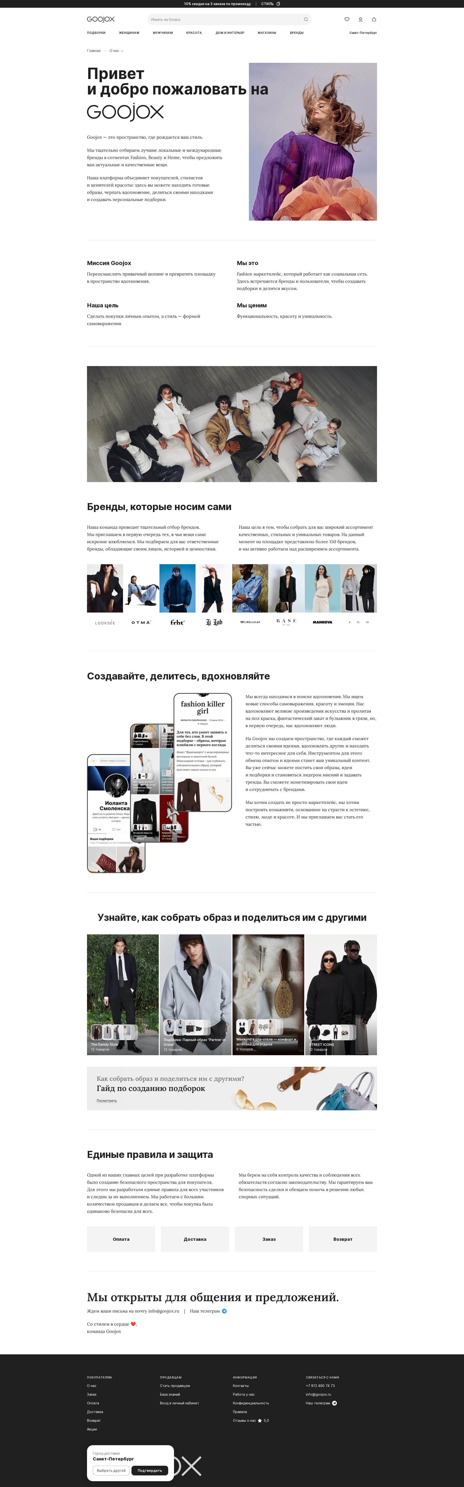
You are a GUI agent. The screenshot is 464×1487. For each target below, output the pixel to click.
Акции (92, 1429)
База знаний (170, 1394)
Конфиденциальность (251, 1403)
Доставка (195, 1239)
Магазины (267, 33)
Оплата (121, 1239)
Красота (194, 33)
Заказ (269, 1239)
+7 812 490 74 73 (320, 1386)
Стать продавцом (175, 1386)
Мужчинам (163, 33)
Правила (240, 1412)
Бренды (297, 33)
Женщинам (129, 33)
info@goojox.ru (163, 1311)
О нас (91, 1386)
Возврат (343, 1239)
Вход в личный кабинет (179, 1403)
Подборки (96, 33)
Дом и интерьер (230, 33)
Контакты (241, 1386)
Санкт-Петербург (363, 33)
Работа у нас (244, 1394)
